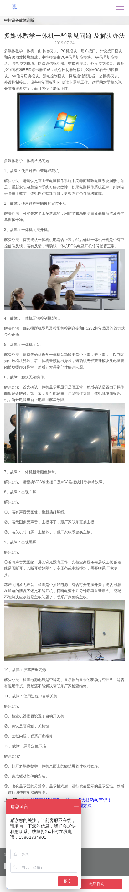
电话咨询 (96, 884)
